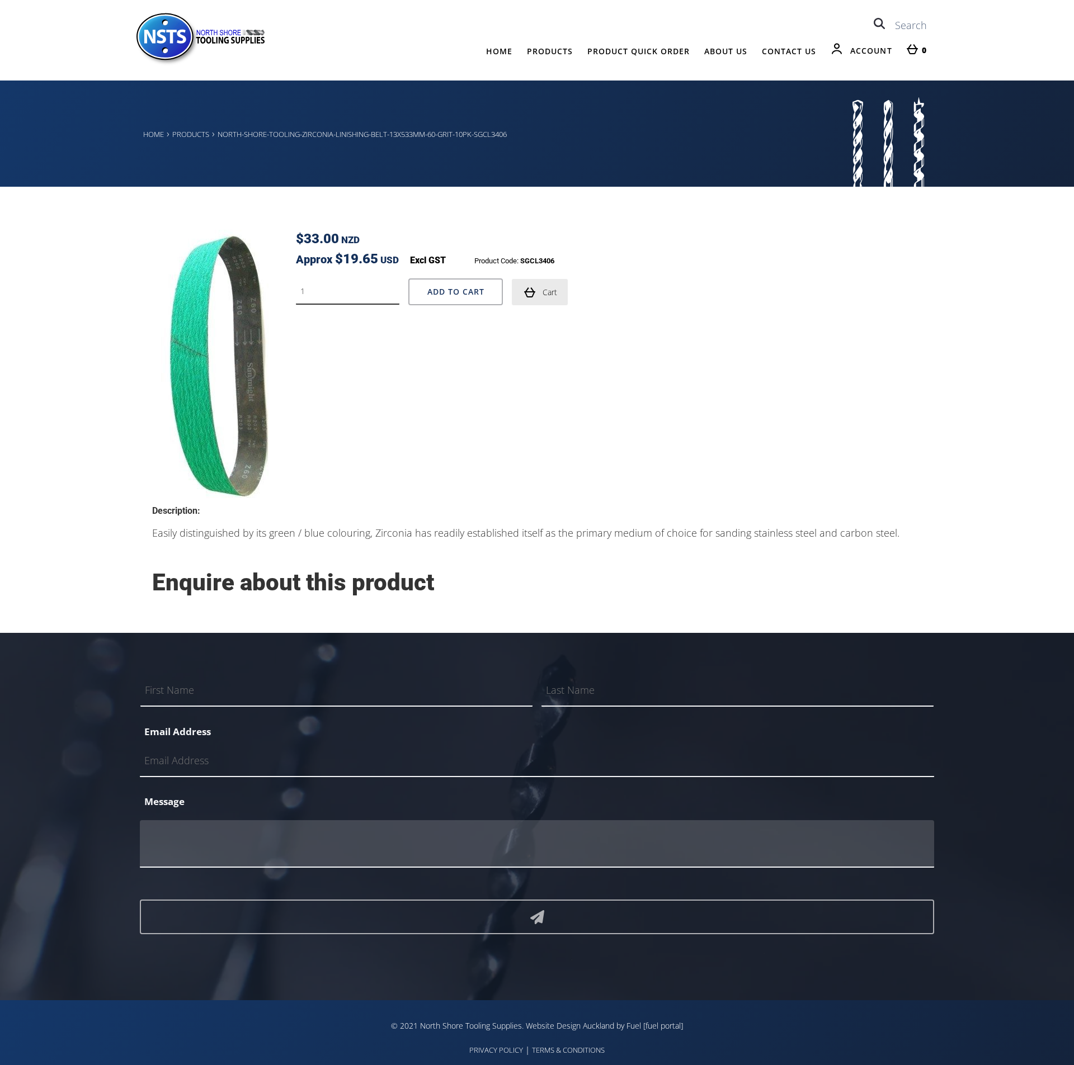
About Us (725, 51)
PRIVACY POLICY (496, 1050)
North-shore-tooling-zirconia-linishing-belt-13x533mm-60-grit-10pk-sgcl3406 (362, 134)
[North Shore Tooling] (199, 63)
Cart (550, 292)
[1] (537, 917)
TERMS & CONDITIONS (568, 1050)
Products (550, 51)
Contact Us (789, 51)
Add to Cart (455, 291)
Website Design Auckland (570, 1025)
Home (499, 51)
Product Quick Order (638, 51)
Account (871, 50)
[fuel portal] (663, 1025)
